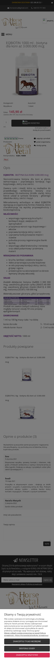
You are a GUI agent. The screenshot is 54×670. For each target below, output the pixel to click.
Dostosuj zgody (27, 648)
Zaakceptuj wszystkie (27, 655)
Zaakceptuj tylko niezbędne (27, 641)
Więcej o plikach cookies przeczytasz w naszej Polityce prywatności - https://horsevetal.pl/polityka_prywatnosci (26, 634)
